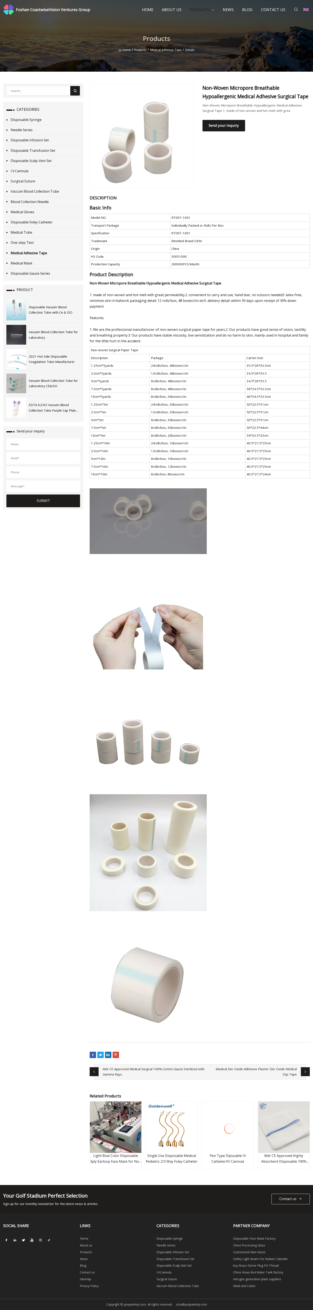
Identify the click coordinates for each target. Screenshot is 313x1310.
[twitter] (23, 1240)
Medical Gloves (22, 212)
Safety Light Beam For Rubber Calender (260, 1259)
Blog (247, 9)
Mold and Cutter (244, 1286)
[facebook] (6, 1240)
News (228, 9)
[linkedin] (15, 1240)
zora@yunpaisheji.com (191, 1304)
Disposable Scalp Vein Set (31, 160)
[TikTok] (49, 1240)
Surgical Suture (23, 181)
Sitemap (85, 1279)
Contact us (273, 9)
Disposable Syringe (26, 119)
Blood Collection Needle (30, 201)
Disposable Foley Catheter (32, 222)
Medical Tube (21, 232)
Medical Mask (21, 263)
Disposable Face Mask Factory (254, 1238)
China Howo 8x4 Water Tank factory (258, 1272)
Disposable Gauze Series (30, 273)
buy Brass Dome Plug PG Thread (256, 1265)
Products (200, 9)
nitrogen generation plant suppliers (257, 1279)
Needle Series (22, 130)
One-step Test (22, 242)
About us (171, 9)
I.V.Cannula (19, 171)
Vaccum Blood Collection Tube (35, 191)
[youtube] (32, 1240)
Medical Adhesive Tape (166, 50)
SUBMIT (43, 500)
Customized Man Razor (249, 1252)
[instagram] (40, 1240)
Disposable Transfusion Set (33, 150)
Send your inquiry (224, 125)
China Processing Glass (249, 1245)
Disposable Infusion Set (30, 140)
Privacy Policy (89, 1286)
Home (147, 9)
